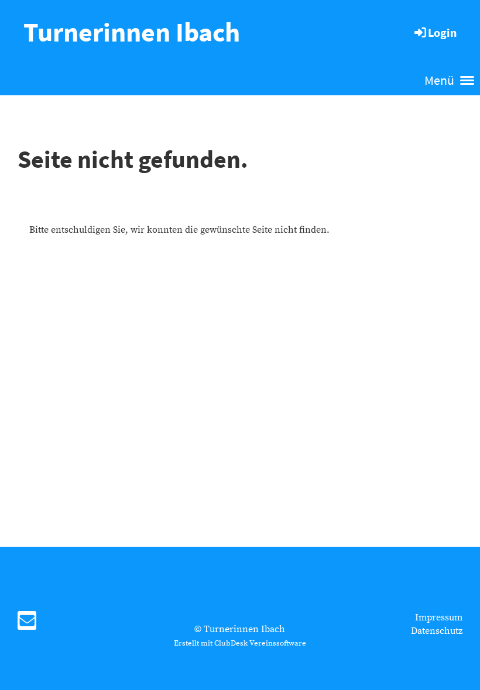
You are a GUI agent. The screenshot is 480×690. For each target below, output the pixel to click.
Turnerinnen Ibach (131, 32)
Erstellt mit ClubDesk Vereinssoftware (240, 643)
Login (442, 32)
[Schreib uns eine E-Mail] (27, 624)
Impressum (438, 617)
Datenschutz (436, 631)
